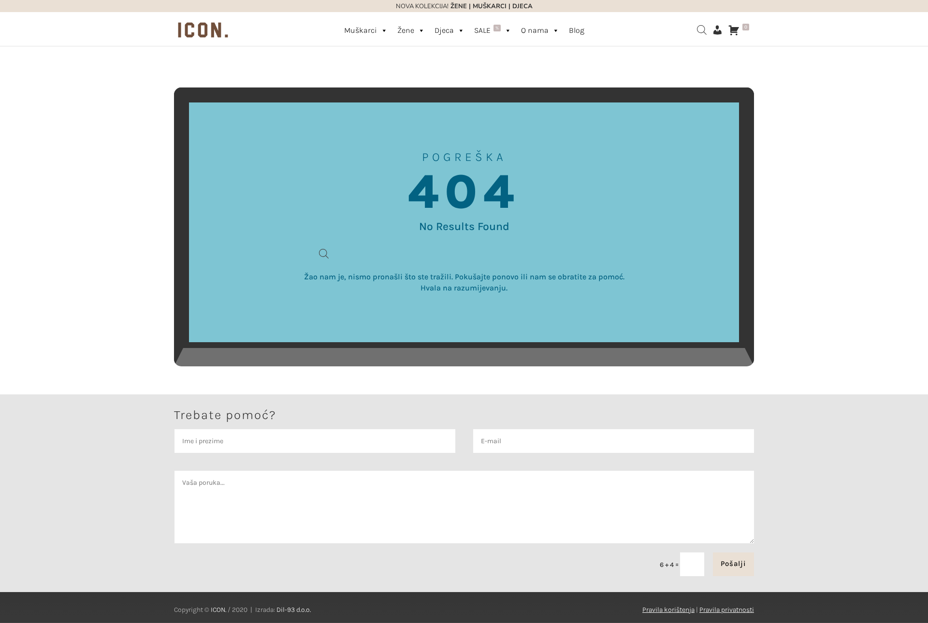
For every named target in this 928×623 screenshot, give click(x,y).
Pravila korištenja (668, 610)
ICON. (218, 610)
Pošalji (733, 563)
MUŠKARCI (490, 6)
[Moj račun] (717, 30)
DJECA (522, 6)
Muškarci (360, 30)
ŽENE (458, 6)
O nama (535, 30)
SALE (486, 30)
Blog (576, 30)
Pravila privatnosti (726, 610)
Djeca (444, 30)
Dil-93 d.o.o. (293, 610)
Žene (405, 30)
